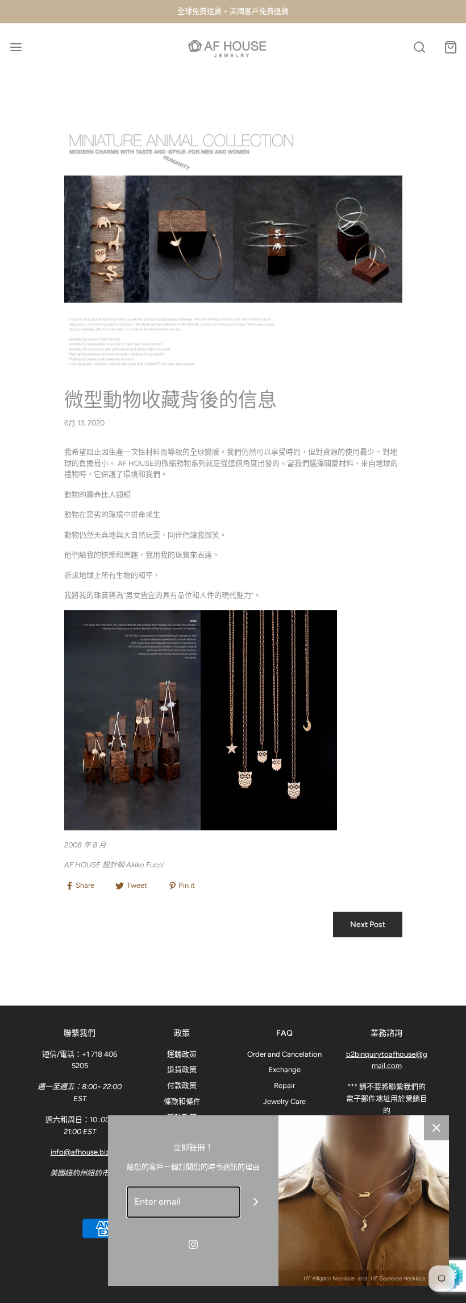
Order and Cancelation (284, 1054)
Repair (284, 1085)
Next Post (367, 924)
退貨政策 (182, 1069)
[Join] (256, 1202)
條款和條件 (182, 1101)
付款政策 (182, 1085)
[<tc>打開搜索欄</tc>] (419, 47)
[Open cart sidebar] (450, 47)
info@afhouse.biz (80, 1152)
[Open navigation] (15, 47)
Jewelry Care (284, 1101)
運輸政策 (182, 1054)
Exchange (284, 1069)
